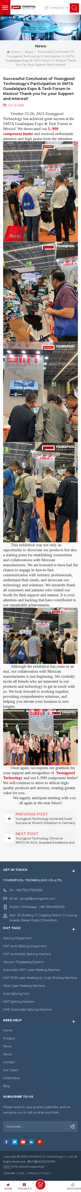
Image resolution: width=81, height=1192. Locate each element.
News (29, 52)
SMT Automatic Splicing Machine (27, 954)
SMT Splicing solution (18, 1002)
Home (15, 52)
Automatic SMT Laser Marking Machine (31, 970)
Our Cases (10, 1070)
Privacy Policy (39, 1173)
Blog (6, 1086)
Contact (9, 1062)
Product (9, 1038)
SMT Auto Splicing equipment (25, 946)
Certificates (11, 1078)
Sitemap (9, 1173)
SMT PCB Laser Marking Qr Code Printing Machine (40, 978)
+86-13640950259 (52, 907)
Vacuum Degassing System (23, 962)
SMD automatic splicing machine (27, 1009)
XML (22, 1173)
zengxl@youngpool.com (37, 898)
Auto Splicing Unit (16, 994)
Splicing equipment (17, 938)
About (7, 1054)
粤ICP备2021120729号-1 (41, 1161)
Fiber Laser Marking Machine (24, 986)
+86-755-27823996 (29, 890)
